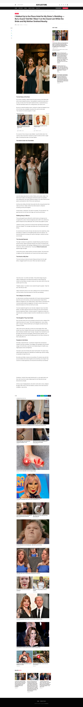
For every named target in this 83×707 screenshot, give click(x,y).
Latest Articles (58, 8)
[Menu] (15, 5)
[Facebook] (11, 31)
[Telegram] (11, 36)
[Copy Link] (11, 38)
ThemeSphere (46, 703)
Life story (21, 8)
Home (16, 8)
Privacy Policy (43, 701)
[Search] (59, 5)
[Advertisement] (33, 34)
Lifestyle (38, 8)
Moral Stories (31, 8)
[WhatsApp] (11, 33)
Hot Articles (65, 8)
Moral (25, 8)
